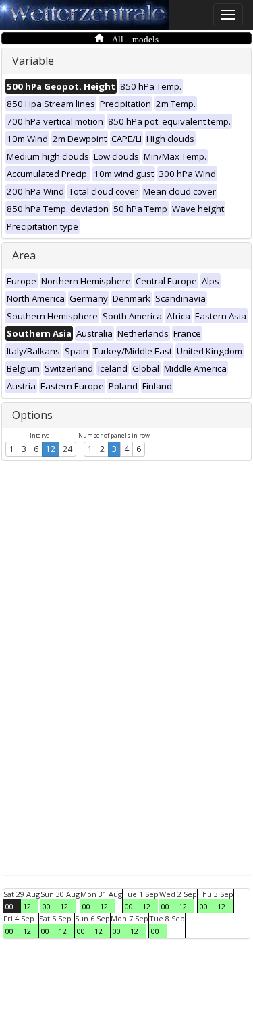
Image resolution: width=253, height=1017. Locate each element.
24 (67, 449)
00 (9, 906)
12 (50, 449)
